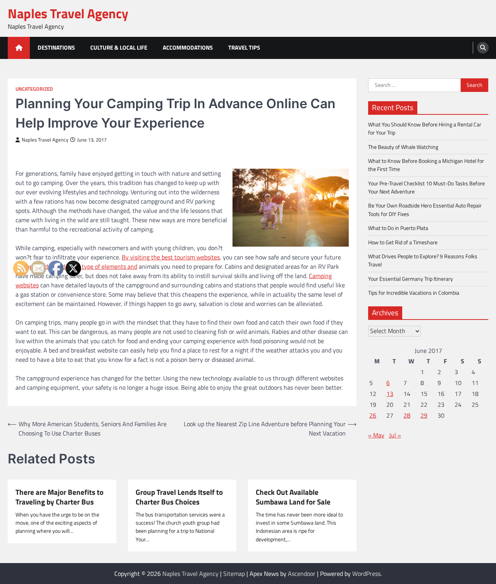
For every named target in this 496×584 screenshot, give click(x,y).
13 (389, 393)
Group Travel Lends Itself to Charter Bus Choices (179, 496)
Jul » (395, 435)
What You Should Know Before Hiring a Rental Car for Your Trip (424, 128)
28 (406, 415)
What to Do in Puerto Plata (398, 228)
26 (372, 415)
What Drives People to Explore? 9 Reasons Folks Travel (422, 260)
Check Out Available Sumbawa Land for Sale (293, 496)
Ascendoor (301, 573)
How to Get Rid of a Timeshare (402, 242)
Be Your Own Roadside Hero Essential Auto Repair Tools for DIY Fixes (425, 209)
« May (376, 435)
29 (423, 415)
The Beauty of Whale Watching (403, 147)
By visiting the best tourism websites (171, 257)
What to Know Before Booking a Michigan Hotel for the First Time (426, 165)
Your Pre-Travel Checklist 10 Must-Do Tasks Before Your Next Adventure (426, 187)
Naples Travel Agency (68, 13)
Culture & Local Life (118, 47)
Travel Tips (244, 47)
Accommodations (188, 47)
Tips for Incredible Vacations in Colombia (413, 293)
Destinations (56, 47)
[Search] (483, 48)
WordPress (366, 573)
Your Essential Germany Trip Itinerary (410, 278)
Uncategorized (34, 89)
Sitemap (234, 573)
